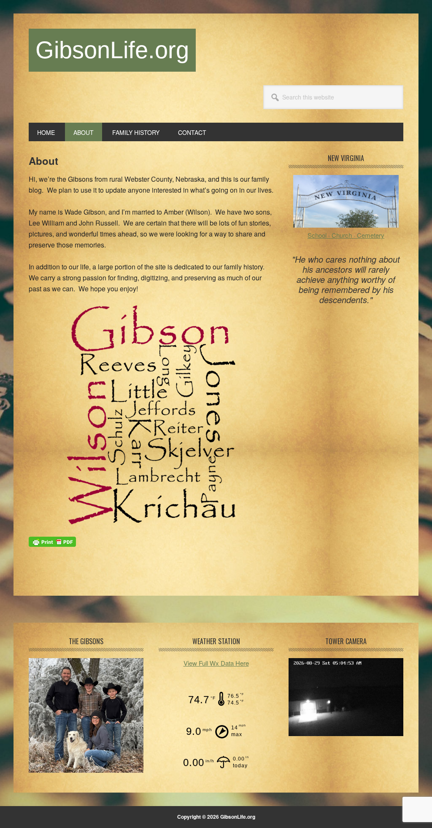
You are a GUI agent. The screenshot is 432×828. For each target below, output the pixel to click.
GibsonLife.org (112, 50)
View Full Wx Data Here (216, 663)
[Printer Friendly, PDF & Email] (52, 541)
